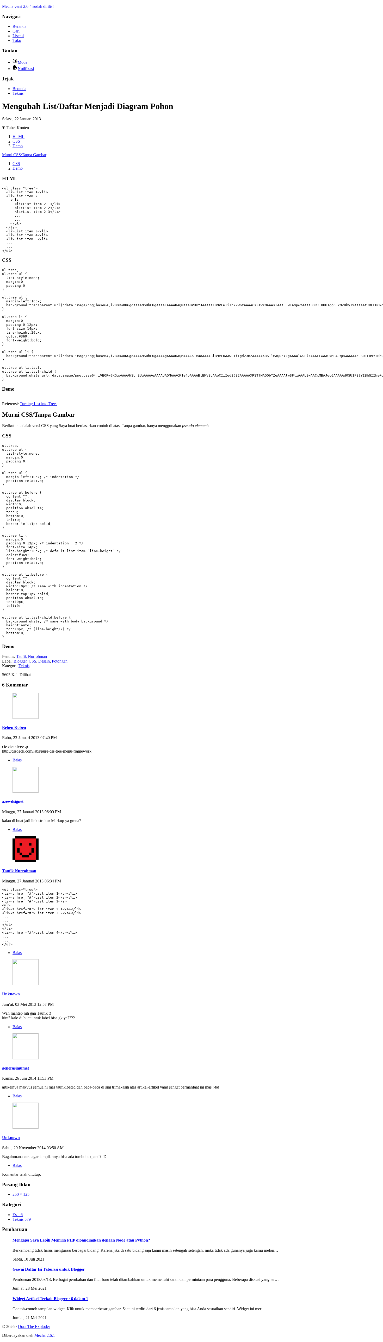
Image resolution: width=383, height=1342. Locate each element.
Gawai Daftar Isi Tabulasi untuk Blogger (49, 1269)
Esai (18, 1214)
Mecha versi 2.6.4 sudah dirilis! (28, 6)
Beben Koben (14, 727)
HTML (18, 136)
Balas (17, 760)
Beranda (19, 26)
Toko (17, 40)
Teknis (18, 93)
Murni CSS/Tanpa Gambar (24, 154)
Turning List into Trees (38, 404)
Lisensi (18, 36)
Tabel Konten (18, 127)
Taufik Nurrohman (31, 656)
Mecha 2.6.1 (44, 1335)
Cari (16, 31)
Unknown (11, 994)
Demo (18, 146)
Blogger (20, 661)
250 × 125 (21, 1194)
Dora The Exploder (34, 1326)
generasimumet (15, 1068)
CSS (16, 141)
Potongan (59, 661)
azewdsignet (12, 801)
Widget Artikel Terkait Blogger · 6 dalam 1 (50, 1298)
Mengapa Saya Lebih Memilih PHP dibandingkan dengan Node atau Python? (81, 1240)
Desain (44, 661)
